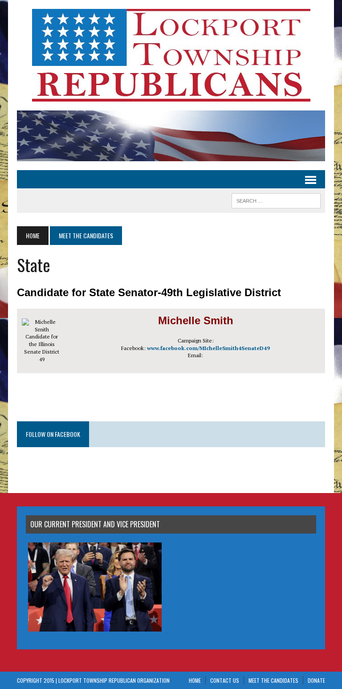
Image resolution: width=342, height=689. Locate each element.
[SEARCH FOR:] (276, 199)
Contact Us (224, 680)
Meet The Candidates (273, 680)
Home (195, 680)
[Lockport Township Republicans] (171, 55)
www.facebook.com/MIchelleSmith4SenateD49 (208, 348)
